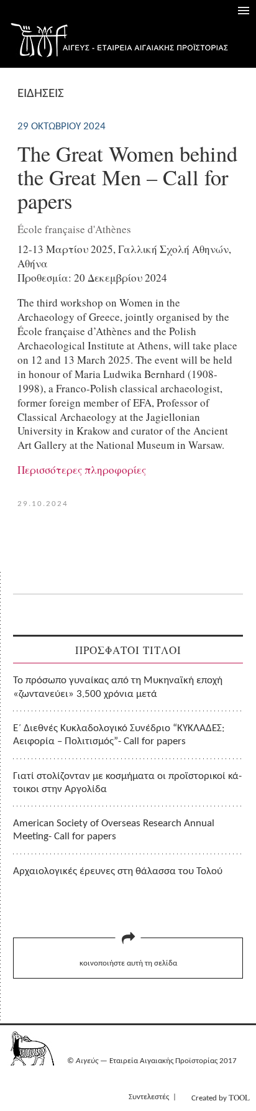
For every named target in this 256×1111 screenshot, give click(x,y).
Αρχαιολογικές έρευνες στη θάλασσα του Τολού (117, 871)
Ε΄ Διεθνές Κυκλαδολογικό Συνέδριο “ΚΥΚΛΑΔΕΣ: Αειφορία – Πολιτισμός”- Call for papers (119, 735)
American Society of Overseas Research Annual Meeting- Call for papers (113, 830)
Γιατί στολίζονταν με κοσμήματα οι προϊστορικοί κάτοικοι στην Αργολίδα (127, 783)
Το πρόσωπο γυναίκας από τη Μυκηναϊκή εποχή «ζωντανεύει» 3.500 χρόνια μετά (117, 687)
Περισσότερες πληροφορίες (81, 470)
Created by (220, 1097)
